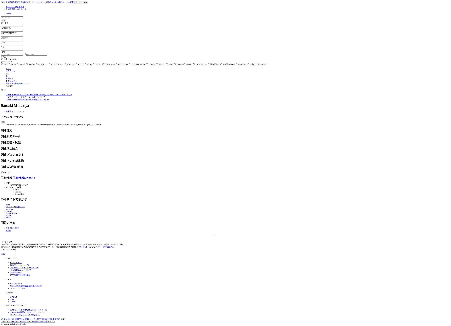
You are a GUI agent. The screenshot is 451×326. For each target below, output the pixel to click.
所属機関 (4, 38)
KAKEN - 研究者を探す (15, 207)
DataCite (31, 64)
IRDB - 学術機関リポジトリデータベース (27, 312)
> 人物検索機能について (20, 83)
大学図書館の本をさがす (16, 9)
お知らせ (14, 297)
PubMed (189, 64)
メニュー (78, 2)
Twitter (13, 301)
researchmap (10, 209)
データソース (6, 62)
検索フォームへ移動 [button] (65, 2)
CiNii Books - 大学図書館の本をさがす (26, 286)
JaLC (5, 64)
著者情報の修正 (12, 228)
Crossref (22, 64)
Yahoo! (8, 218)
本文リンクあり (10, 59)
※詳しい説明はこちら (113, 244)
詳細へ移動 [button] (51, 2)
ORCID (9, 211)
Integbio (179, 64)
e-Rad (171, 64)
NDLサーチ (43, 64)
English (8, 13)
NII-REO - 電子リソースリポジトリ (25, 315)
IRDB (13, 64)
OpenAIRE (242, 64)
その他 (8, 231)
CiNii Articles (109, 64)
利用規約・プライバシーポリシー (24, 268)
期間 (3, 52)
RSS (12, 299)
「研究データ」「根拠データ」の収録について (25, 97)
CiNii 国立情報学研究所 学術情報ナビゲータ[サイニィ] (24, 2)
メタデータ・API (17, 288)
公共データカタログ (258, 64)
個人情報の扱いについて (20, 270)
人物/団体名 (6, 28)
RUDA (81, 64)
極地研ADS (215, 64)
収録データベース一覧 (19, 265)
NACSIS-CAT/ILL (138, 64)
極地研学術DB (228, 64)
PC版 (3, 254)
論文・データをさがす (15, 7)
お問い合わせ (82, 247)
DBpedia (152, 64)
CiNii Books (123, 64)
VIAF (8, 205)
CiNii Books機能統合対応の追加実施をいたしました (27, 100)
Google (8, 215)
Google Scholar (11, 213)
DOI (2, 47)
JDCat (89, 64)
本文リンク (5, 57)
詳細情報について (24, 177)
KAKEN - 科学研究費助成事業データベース (28, 310)
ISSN (3, 42)
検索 (85, 2)
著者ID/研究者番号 (9, 33)
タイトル (4, 23)
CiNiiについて (16, 263)
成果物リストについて (15, 111)
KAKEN (162, 64)
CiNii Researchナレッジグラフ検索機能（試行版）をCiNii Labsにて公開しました (39, 95)
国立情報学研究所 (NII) (20, 275)
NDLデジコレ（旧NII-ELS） (63, 64)
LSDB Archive (201, 64)
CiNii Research (16, 284)
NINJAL (98, 64)
